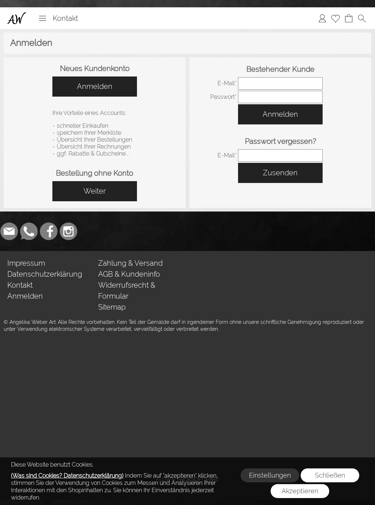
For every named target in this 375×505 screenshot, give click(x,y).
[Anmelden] (322, 18)
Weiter (94, 191)
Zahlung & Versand (130, 263)
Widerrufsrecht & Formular (126, 290)
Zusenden (280, 172)
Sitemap (112, 307)
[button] (42, 18)
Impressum (26, 263)
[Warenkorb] (348, 18)
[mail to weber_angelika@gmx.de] (9, 231)
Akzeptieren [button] (300, 491)
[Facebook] (49, 231)
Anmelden (94, 86)
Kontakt (65, 18)
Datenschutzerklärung (44, 274)
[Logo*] (16, 15)
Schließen (330, 475)
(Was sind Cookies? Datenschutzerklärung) (67, 475)
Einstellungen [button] (270, 475)
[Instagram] (68, 231)
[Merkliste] (335, 18)
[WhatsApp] (29, 231)
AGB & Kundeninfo (129, 274)
